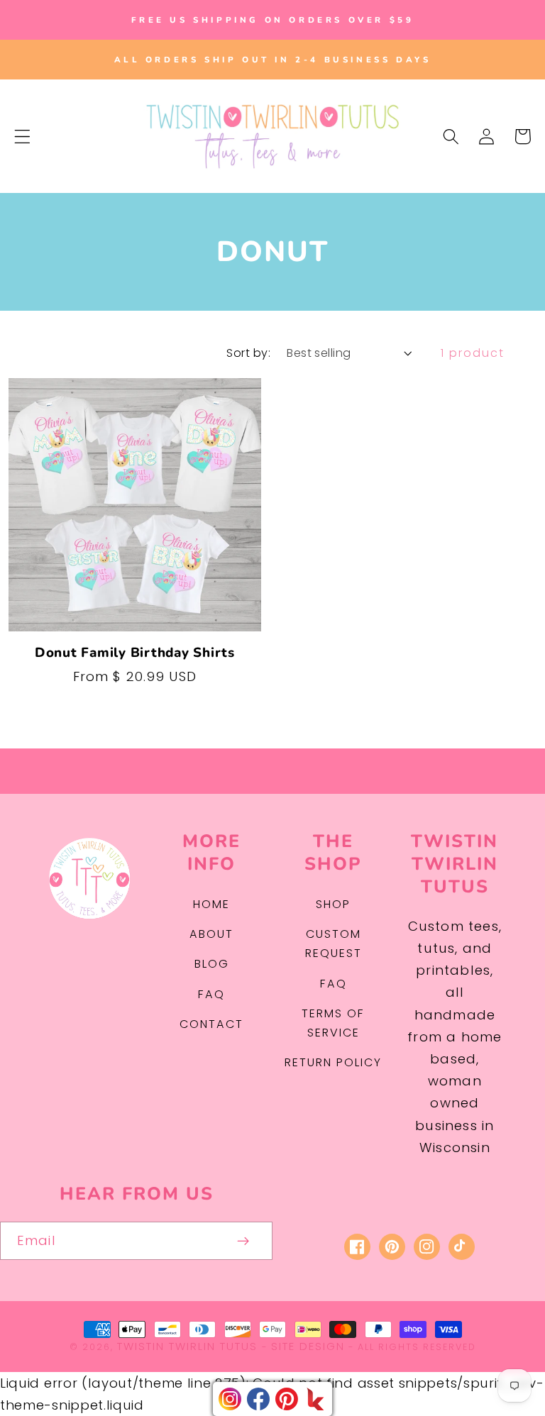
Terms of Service (333, 1023)
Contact (211, 1024)
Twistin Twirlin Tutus (187, 1346)
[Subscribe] (243, 1241)
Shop (333, 904)
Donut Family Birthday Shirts (135, 653)
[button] (22, 136)
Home (211, 904)
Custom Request (333, 943)
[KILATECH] (315, 1399)
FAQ (211, 994)
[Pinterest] (286, 1399)
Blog (211, 964)
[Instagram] (230, 1399)
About (211, 934)
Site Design (308, 1346)
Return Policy (333, 1062)
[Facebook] (258, 1399)
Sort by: (248, 353)
